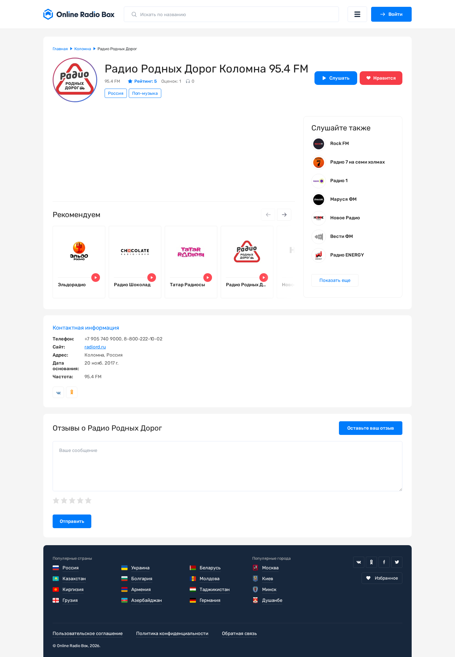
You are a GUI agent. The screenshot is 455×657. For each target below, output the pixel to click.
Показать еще (334, 280)
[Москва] (255, 568)
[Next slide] (284, 215)
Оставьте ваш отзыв (370, 428)
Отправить (72, 521)
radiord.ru (95, 347)
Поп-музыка (145, 93)
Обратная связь (239, 633)
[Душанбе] (255, 600)
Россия (116, 93)
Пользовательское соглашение (88, 633)
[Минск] (255, 589)
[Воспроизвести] (95, 277)
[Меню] (357, 14)
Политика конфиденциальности (172, 633)
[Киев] (255, 579)
